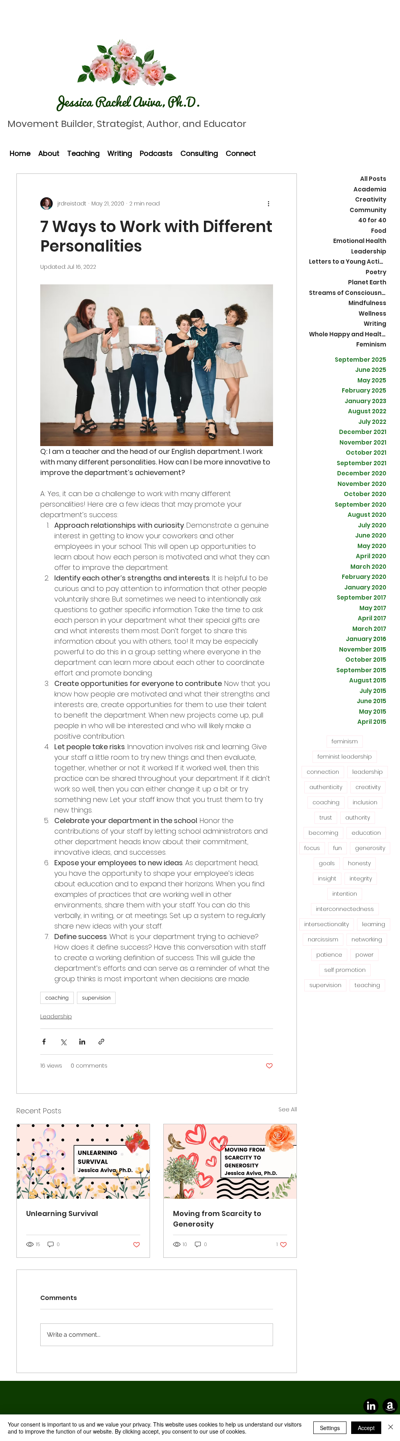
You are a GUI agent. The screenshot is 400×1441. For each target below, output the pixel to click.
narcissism (323, 939)
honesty (359, 863)
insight (327, 878)
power (364, 955)
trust (326, 817)
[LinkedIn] (371, 1406)
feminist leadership (345, 757)
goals (327, 863)
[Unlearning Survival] (83, 1161)
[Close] (390, 1428)
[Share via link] (101, 1041)
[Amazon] (390, 1406)
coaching (57, 998)
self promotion (345, 970)
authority (357, 817)
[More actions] (268, 203)
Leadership (56, 1016)
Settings (330, 1428)
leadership (367, 772)
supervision (96, 998)
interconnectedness (345, 909)
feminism (345, 741)
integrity (361, 878)
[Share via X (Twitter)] (63, 1041)
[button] (48, 153)
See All (288, 1109)
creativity (367, 787)
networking (367, 939)
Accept (366, 1428)
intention (344, 894)
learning (373, 924)
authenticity (325, 787)
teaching (367, 985)
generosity (370, 848)
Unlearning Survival (62, 1213)
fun (337, 848)
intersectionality (326, 924)
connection (323, 772)
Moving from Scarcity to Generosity (217, 1219)
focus (312, 848)
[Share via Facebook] (44, 1041)
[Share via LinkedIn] (82, 1041)
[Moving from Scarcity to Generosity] (230, 1161)
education (366, 833)
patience (329, 955)
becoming (323, 833)
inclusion (365, 802)
